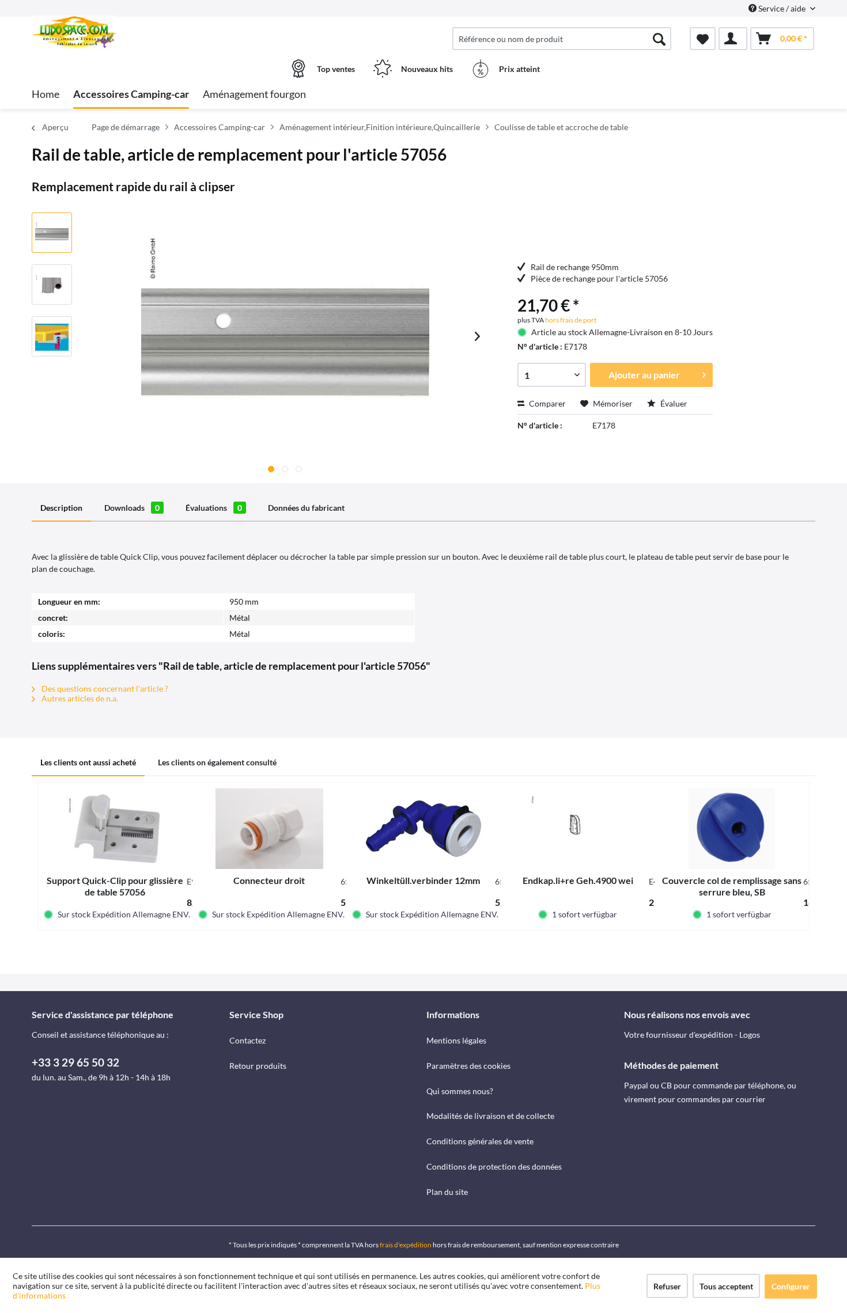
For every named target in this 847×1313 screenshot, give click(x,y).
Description (61, 508)
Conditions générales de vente (480, 1141)
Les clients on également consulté (217, 762)
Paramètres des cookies (468, 1066)
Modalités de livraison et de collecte (490, 1116)
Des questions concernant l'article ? (104, 688)
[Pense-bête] (703, 38)
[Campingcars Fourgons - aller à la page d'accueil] (129, 33)
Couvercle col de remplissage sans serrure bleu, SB (731, 886)
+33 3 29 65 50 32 (75, 1062)
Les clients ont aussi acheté (88, 762)
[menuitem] (561, 38)
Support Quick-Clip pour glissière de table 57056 (115, 886)
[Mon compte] (733, 38)
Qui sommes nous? (459, 1091)
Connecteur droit (269, 880)
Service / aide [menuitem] (782, 8)
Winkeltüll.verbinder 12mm (423, 880)
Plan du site (447, 1192)
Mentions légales (456, 1040)
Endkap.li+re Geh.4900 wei (578, 880)
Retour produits (257, 1066)
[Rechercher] (659, 38)
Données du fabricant (306, 508)
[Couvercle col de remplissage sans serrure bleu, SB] (731, 828)
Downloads (132, 508)
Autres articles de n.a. (79, 698)
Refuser (667, 1286)
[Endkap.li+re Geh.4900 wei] (577, 828)
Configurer (791, 1286)
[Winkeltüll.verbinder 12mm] (423, 828)
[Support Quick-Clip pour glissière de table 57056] (115, 828)
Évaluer (673, 403)
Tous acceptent (726, 1286)
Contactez (247, 1040)
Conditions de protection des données (494, 1166)
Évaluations (214, 508)
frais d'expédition (406, 1244)
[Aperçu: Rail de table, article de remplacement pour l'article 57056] (52, 232)
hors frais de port (570, 320)
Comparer (546, 403)
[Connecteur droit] (269, 828)
